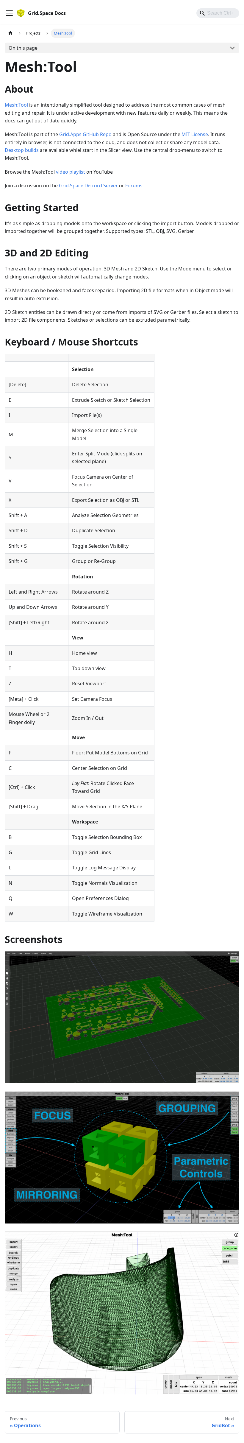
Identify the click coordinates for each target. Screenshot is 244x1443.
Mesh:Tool (16, 105)
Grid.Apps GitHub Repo (85, 134)
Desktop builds (22, 150)
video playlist (70, 172)
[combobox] (217, 13)
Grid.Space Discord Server (88, 185)
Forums (134, 185)
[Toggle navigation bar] (9, 13)
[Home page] (10, 33)
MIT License (195, 134)
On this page (23, 48)
